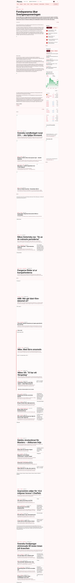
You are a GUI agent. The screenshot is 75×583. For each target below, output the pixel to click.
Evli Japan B (22, 322)
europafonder (24, 268)
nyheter (17, 9)
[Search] (57, 2)
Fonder (31, 4)
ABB (22, 296)
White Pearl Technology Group (24, 408)
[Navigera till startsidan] (19, 1)
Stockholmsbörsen (22, 505)
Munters (21, 438)
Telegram (21, 4)
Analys (25, 4)
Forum (28, 4)
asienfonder (24, 541)
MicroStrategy (22, 567)
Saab (21, 187)
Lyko (21, 499)
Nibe (22, 347)
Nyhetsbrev (56, 4)
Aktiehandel (22, 554)
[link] (30, 127)
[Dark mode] (53, 1)
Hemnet (21, 513)
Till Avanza (47, 4)
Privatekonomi (36, 4)
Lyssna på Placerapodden (50, 136)
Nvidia (21, 156)
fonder (20, 9)
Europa (21, 212)
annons (18, 322)
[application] (52, 83)
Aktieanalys (18, 296)
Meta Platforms (22, 245)
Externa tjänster (41, 4)
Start (18, 4)
